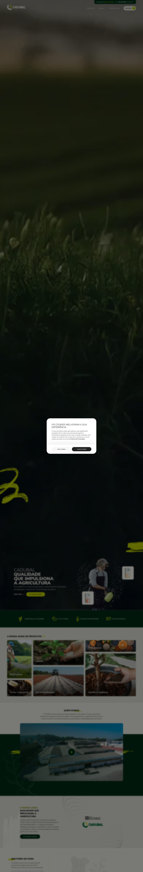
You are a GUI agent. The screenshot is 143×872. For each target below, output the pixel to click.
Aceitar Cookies (81, 449)
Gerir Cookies (61, 449)
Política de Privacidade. (77, 439)
